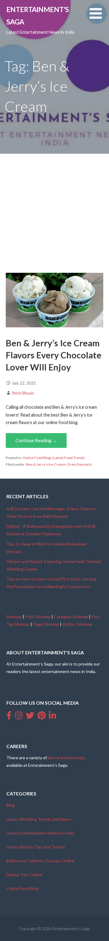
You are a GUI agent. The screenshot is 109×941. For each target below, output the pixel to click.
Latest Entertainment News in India (40, 833)
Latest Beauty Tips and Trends (35, 846)
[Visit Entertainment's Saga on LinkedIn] (52, 716)
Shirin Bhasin (23, 393)
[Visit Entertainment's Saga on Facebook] (9, 716)
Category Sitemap (71, 616)
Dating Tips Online (24, 874)
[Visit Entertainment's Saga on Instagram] (19, 716)
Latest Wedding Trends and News (38, 819)
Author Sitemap (77, 624)
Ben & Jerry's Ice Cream (46, 464)
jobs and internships (67, 757)
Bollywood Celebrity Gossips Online (40, 860)
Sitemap (14, 616)
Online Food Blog (22, 888)
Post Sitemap (38, 616)
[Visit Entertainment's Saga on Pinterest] (42, 716)
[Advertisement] (54, 211)
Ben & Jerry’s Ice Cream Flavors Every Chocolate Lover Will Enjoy (53, 355)
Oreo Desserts (79, 464)
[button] (99, 17)
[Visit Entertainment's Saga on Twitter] (30, 716)
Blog (10, 804)
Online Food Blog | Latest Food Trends (53, 457)
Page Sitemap (46, 624)
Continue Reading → (36, 440)
